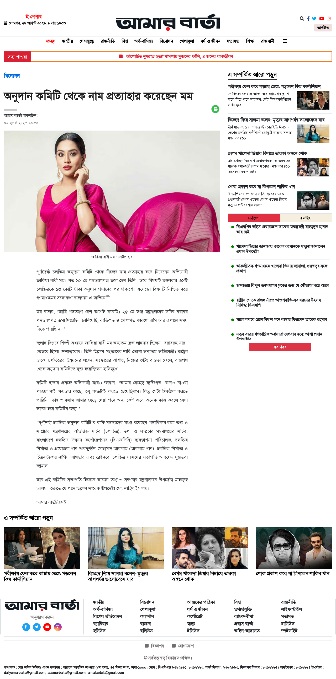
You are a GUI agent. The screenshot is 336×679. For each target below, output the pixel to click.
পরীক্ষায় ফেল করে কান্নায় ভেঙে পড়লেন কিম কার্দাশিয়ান (40, 576)
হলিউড (99, 631)
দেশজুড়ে (87, 41)
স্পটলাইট (289, 631)
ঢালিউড (287, 624)
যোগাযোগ (186, 646)
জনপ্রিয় (306, 218)
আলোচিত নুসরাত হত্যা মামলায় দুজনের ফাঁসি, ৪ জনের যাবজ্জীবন (168, 56)
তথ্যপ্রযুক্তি (243, 609)
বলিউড (146, 631)
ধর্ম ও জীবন (210, 41)
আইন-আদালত (247, 631)
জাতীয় (67, 41)
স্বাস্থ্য (191, 624)
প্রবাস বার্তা (243, 624)
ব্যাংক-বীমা (243, 616)
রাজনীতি (108, 41)
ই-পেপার (33, 17)
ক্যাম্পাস (147, 616)
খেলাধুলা (187, 41)
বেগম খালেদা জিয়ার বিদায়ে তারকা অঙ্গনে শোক (204, 576)
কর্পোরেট (194, 616)
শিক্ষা (250, 41)
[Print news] (215, 109)
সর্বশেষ (254, 218)
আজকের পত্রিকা (201, 602)
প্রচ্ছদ (51, 41)
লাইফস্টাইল (291, 609)
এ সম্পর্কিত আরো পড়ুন (252, 74)
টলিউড (193, 631)
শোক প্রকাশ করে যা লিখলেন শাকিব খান (292, 573)
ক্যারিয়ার (100, 624)
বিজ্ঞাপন (157, 646)
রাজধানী (267, 41)
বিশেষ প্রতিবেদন (107, 616)
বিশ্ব (125, 41)
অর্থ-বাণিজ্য (143, 41)
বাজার (145, 624)
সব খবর (280, 347)
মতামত (233, 41)
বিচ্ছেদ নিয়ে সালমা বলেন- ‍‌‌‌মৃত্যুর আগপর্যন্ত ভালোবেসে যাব (118, 576)
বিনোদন (166, 41)
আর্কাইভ (323, 27)
